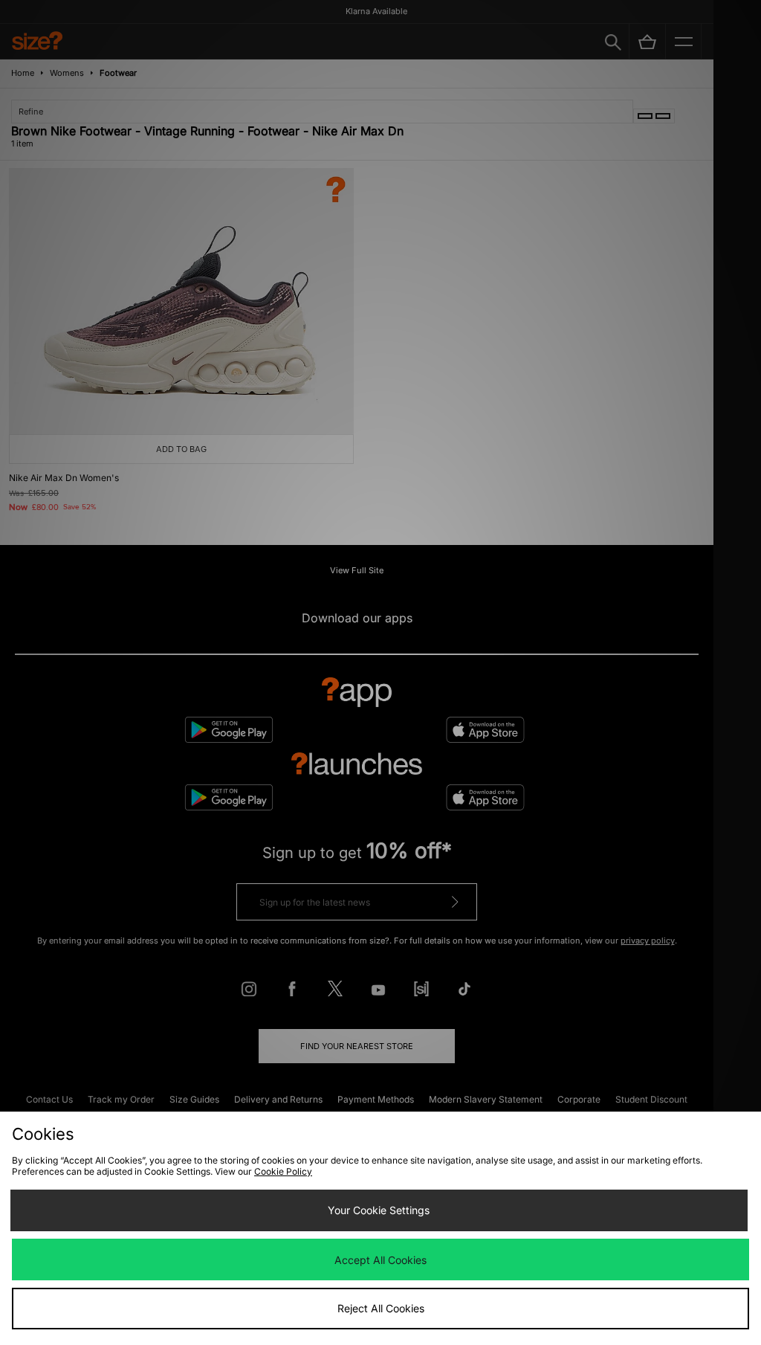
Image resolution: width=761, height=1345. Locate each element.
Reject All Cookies (380, 1308)
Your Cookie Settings (379, 1210)
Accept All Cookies (380, 1260)
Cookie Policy (283, 1171)
